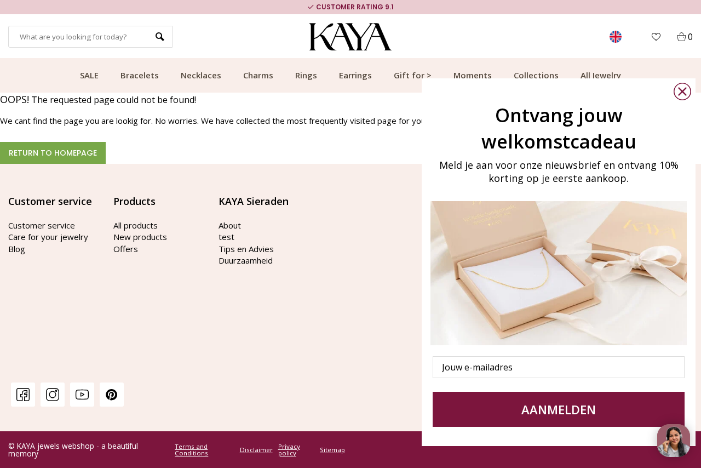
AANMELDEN (558, 409)
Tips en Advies (246, 248)
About (230, 225)
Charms (258, 75)
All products (135, 225)
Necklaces (201, 75)
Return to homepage (53, 152)
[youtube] (82, 394)
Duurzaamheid (246, 260)
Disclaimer (256, 450)
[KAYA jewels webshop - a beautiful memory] (351, 37)
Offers (125, 248)
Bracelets (139, 75)
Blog (16, 248)
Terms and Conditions (191, 449)
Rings (306, 75)
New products (140, 236)
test (226, 236)
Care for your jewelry (48, 236)
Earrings (355, 75)
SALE (89, 75)
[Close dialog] (682, 91)
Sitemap (332, 450)
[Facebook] (23, 394)
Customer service (41, 225)
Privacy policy (289, 449)
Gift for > (413, 75)
